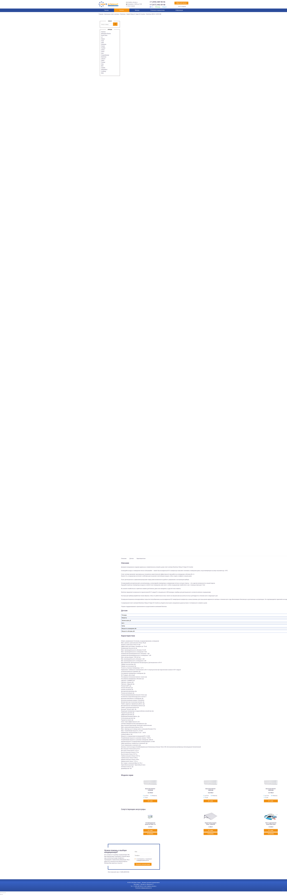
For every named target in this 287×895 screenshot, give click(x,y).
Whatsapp (157, 7)
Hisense (103, 31)
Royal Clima (104, 35)
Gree (102, 53)
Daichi (102, 51)
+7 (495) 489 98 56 (157, 2)
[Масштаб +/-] (0, 892)
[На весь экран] (2, 892)
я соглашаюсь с (144, 859)
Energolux (103, 44)
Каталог (122, 10)
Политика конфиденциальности (143, 888)
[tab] (123, 557)
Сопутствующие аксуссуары (133, 809)
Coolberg (103, 71)
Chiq (102, 64)
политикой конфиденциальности (144, 859)
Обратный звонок (181, 3)
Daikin (102, 60)
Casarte (103, 67)
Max (152, 7)
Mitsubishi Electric (106, 33)
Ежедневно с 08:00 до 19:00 (135, 4)
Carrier (103, 49)
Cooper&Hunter (105, 55)
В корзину (150, 833)
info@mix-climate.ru (133, 2)
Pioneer (103, 62)
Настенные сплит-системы (111, 14)
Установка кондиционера (157, 10)
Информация (179, 10)
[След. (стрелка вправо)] (2, 894)
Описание (123, 558)
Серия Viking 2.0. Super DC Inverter (135, 14)
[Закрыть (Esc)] (5, 892)
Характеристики (141, 558)
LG (101, 37)
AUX (102, 66)
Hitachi (103, 39)
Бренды (137, 10)
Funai (102, 40)
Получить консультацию (143, 864)
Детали (131, 558)
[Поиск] (115, 24)
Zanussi (103, 58)
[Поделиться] (3, 892)
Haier (102, 42)
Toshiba (103, 48)
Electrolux (122, 14)
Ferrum (103, 46)
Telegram (164, 7)
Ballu (102, 73)
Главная (106, 10)
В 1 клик (150, 801)
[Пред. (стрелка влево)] (0, 894)
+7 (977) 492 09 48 (157, 5)
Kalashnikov (104, 69)
